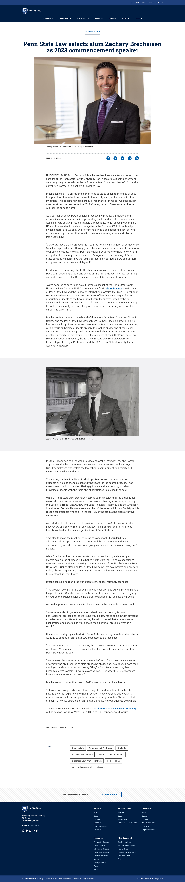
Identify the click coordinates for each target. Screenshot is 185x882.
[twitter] (115, 158)
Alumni (101, 754)
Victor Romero (114, 288)
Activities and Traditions (100, 748)
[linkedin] (122, 158)
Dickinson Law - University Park (87, 761)
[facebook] (108, 158)
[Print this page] (137, 158)
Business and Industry (82, 754)
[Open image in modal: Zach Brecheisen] (92, 100)
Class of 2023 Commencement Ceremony (113, 708)
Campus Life (78, 748)
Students (121, 748)
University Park (117, 754)
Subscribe (108, 794)
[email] (130, 158)
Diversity (101, 767)
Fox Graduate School (82, 767)
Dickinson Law (92, 31)
